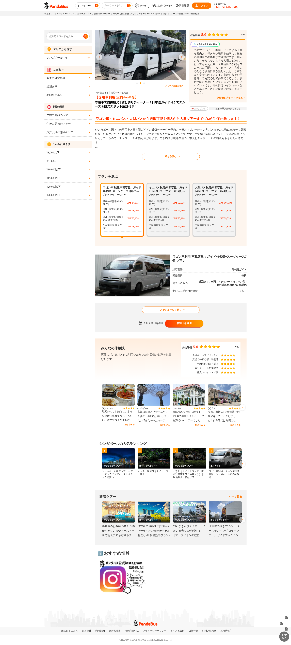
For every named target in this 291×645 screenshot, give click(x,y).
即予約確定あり (55, 78)
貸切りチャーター (102, 13)
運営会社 (86, 631)
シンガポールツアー (82, 13)
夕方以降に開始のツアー (61, 132)
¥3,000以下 (52, 152)
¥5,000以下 (52, 161)
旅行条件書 (115, 631)
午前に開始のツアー (58, 115)
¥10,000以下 (53, 169)
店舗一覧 (193, 631)
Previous (99, 57)
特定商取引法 (132, 631)
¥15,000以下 (53, 178)
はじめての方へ (69, 631)
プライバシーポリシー (154, 631)
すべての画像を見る (174, 86)
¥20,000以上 (53, 195)
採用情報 (225, 631)
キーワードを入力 (114, 5)
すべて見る (235, 496)
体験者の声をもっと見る (230, 98)
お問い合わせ (209, 631)
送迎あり (51, 86)
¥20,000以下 (53, 186)
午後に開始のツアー (58, 123)
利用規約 (100, 631)
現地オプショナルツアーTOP (57, 13)
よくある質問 (177, 631)
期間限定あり (54, 95)
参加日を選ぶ (184, 323)
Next (181, 57)
